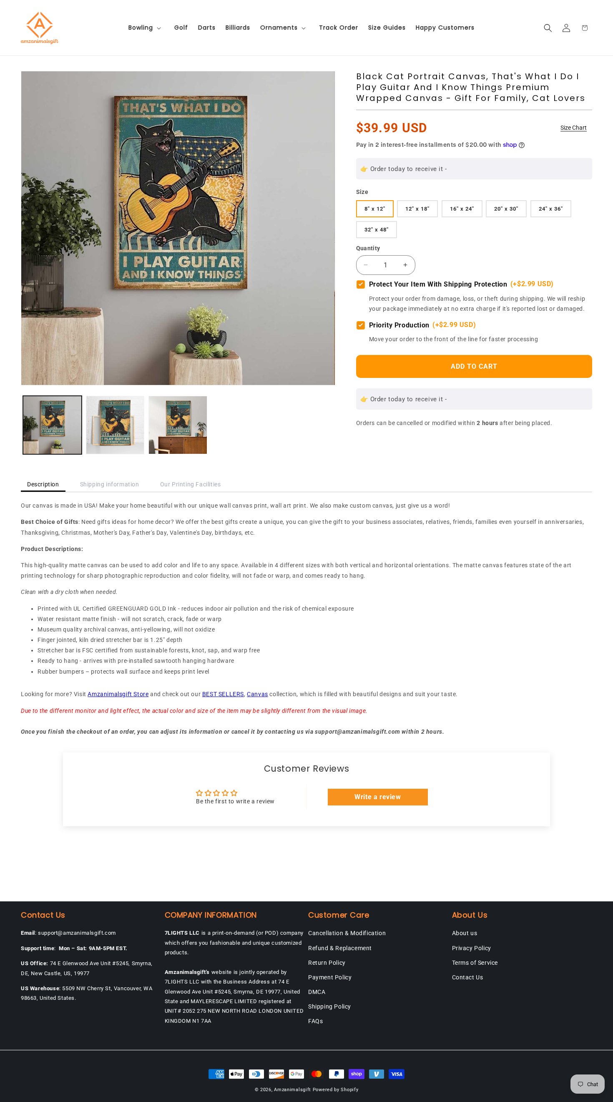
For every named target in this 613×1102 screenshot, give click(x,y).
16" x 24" (462, 208)
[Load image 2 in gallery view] (115, 425)
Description (43, 484)
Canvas (257, 694)
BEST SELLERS (223, 694)
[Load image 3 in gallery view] (177, 425)
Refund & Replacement (340, 948)
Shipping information (109, 484)
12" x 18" (417, 208)
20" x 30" (506, 208)
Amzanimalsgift (292, 1089)
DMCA (316, 992)
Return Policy (327, 962)
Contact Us (467, 977)
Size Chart (573, 127)
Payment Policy (330, 977)
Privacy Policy (471, 948)
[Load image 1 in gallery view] (52, 425)
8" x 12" (374, 208)
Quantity (368, 247)
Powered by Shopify (336, 1089)
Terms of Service (475, 962)
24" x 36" (551, 208)
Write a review (377, 797)
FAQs (315, 1021)
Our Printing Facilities (190, 484)
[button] (146, 27)
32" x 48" (376, 229)
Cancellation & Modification (347, 933)
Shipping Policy (329, 1006)
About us (464, 933)
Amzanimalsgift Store (118, 694)
